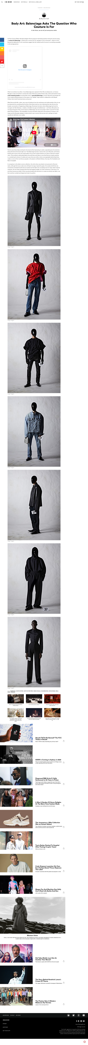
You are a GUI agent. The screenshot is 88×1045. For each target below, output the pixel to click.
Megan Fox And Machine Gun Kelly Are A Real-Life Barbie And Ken (48, 890)
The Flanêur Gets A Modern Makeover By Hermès (45, 1001)
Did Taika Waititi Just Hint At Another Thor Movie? (46, 959)
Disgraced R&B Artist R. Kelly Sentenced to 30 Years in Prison (47, 779)
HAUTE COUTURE (19, 691)
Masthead (5, 1027)
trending (13, 692)
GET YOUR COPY (6, 1030)
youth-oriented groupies (14, 95)
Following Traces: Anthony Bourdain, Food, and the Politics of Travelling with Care (15, 720)
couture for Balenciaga (14, 40)
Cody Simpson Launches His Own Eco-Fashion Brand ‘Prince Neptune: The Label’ (48, 867)
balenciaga (47, 7)
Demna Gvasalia (37, 691)
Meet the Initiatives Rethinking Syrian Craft (15, 705)
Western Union (32, 935)
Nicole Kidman (52, 691)
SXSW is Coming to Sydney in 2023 (48, 760)
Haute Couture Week (28, 691)
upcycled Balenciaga (37, 95)
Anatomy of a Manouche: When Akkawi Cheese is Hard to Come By (52, 719)
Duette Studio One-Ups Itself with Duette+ (52, 705)
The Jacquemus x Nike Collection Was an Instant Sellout (47, 823)
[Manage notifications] (85, 1042)
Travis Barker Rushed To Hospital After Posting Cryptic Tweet (47, 846)
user (83, 2)
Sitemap (5, 1023)
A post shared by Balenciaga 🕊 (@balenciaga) (25, 87)
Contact (12, 1015)
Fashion (40, 7)
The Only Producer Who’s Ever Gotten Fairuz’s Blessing (34, 719)
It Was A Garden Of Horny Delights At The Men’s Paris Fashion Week (48, 803)
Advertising (6, 1015)
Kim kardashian (44, 691)
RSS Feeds (18, 1015)
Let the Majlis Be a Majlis (34, 704)
